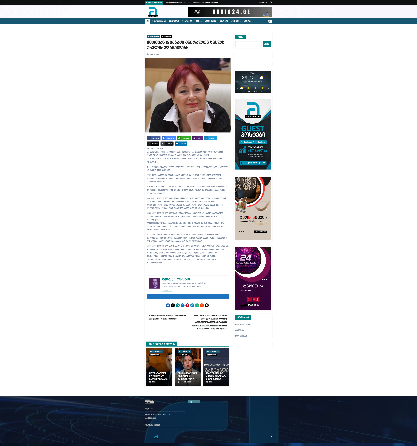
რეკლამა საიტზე (243, 324)
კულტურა (236, 21)
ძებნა (240, 37)
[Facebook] (149, 296)
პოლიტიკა (174, 21)
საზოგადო (187, 21)
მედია (199, 21)
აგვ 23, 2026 (157, 382)
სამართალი (210, 21)
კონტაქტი (239, 330)
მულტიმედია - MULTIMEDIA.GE (158, 415)
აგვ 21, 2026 (185, 382)
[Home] (147, 21)
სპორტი (248, 21)
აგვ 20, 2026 (214, 382)
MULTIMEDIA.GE (159, 21)
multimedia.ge (167, 290)
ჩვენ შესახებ (241, 336)
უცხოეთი (224, 21)
